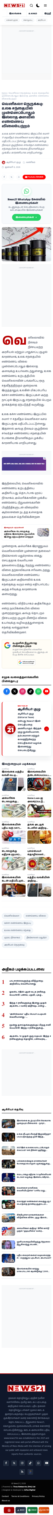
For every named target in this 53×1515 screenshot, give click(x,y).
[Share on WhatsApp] (18, 177)
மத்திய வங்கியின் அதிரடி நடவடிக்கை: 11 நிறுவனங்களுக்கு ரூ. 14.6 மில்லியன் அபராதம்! (39, 879)
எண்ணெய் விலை (36, 915)
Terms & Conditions (20, 1496)
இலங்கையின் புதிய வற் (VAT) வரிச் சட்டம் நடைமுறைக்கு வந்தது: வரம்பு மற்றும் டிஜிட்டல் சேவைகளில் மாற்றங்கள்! (12, 826)
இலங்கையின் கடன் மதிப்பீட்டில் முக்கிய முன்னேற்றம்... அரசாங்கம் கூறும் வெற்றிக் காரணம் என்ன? (13, 879)
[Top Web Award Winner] (30, 1472)
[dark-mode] (38, 5)
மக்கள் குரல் (12, 20)
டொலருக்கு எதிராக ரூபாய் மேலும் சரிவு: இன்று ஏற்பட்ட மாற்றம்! (11, 852)
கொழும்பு (27, 20)
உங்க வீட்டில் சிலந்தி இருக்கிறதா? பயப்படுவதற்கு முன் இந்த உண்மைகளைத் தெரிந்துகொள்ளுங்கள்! (34, 1138)
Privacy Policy (38, 1496)
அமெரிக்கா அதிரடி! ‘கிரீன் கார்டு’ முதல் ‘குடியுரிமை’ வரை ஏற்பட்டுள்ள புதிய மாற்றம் (33, 1231)
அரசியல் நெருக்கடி (14, 944)
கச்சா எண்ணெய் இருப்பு (17, 923)
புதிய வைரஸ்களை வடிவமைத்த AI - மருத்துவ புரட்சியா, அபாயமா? (34, 1256)
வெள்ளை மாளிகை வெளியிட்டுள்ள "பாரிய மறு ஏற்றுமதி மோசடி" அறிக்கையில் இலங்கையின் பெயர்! (33, 1192)
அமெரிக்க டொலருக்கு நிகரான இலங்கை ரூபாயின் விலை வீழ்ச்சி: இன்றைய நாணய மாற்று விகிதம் (13, 799)
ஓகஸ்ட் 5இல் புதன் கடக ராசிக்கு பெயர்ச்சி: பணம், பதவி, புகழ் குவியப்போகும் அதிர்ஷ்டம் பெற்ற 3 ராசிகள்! (28, 996)
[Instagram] (22, 1463)
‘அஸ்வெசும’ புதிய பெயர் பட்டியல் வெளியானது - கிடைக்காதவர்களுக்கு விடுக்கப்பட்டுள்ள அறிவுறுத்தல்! (27, 1019)
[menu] (45, 5)
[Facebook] (6, 1463)
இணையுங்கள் (25, 217)
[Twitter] (14, 1463)
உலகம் (33, 13)
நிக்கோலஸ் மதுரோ (36, 937)
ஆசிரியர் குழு (13, 162)
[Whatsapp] (38, 1463)
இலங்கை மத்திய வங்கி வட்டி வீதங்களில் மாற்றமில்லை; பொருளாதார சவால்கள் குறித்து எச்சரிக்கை (13, 773)
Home (4, 93)
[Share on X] (11, 177)
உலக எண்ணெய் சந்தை (17, 930)
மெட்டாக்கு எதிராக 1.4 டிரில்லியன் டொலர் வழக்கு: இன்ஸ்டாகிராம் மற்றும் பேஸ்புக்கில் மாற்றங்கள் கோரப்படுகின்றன (34, 1178)
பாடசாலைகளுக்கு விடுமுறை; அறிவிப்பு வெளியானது (26, 982)
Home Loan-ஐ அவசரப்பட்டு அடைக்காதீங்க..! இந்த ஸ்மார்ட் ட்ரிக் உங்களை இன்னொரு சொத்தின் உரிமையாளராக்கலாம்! (39, 799)
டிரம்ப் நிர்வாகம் (12, 937)
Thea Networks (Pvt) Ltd (24, 1486)
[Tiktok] (30, 1463)
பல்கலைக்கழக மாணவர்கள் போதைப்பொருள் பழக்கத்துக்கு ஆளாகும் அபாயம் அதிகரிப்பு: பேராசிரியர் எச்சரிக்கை (33, 1165)
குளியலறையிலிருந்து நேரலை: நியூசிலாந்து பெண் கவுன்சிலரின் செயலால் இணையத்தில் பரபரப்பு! (33, 1246)
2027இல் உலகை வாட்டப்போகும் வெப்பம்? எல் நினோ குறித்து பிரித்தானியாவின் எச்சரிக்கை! (33, 1150)
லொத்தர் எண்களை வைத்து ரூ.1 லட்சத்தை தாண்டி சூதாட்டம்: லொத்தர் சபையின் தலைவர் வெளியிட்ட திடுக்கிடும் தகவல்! (34, 1205)
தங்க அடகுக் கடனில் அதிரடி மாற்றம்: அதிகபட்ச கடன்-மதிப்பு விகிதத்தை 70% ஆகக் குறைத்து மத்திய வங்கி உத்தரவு (38, 826)
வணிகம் (30, 162)
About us (6, 1500)
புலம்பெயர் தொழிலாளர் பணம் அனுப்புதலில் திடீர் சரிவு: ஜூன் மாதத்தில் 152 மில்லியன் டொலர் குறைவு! (39, 852)
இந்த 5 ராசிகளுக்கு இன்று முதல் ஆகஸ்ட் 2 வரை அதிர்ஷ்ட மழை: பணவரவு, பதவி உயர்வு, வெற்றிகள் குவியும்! (29, 1008)
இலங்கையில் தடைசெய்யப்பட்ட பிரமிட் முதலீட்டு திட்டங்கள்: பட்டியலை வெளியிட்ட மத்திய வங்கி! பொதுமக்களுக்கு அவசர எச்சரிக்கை (39, 773)
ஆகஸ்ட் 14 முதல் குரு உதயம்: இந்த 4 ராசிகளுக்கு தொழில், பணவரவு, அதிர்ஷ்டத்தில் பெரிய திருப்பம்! (30, 1039)
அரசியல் (42, 20)
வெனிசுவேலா (11, 915)
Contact (5, 1496)
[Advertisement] (28, 37)
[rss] (22, 1472)
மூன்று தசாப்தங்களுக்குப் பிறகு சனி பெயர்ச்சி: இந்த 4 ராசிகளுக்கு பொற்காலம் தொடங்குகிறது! (30, 1028)
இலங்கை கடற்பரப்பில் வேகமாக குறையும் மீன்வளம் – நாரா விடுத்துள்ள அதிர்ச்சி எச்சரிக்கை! (34, 1123)
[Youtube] (46, 1463)
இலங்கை (15, 13)
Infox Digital (29, 1490)
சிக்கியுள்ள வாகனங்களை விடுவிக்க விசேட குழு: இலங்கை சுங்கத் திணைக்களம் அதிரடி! (34, 1218)
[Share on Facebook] (4, 177)
